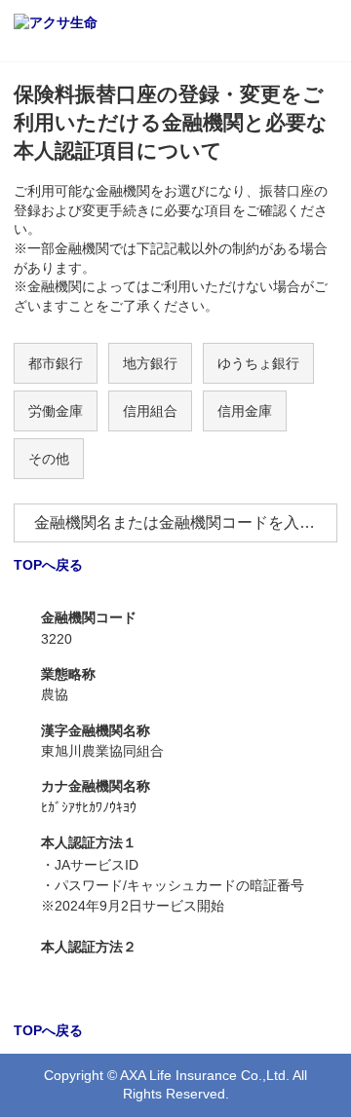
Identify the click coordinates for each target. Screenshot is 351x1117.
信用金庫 (244, 411)
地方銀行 (150, 363)
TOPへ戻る (48, 565)
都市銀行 (55, 363)
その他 (48, 458)
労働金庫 (55, 411)
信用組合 (150, 411)
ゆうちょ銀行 (258, 363)
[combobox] (175, 522)
